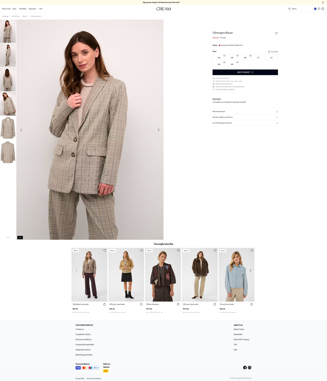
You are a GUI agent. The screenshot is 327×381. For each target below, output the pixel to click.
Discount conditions (83, 339)
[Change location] (315, 9)
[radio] (258, 57)
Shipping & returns (83, 350)
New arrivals (6, 9)
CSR (235, 345)
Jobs (235, 350)
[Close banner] (323, 2)
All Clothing (15, 16)
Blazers (25, 16)
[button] (245, 111)
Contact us (80, 329)
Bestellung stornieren (84, 355)
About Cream (239, 329)
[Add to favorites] (276, 33)
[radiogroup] (245, 60)
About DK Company (241, 339)
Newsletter (238, 334)
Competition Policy (83, 334)
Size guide (274, 51)
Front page (5, 16)
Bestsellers (23, 9)
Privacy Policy (80, 378)
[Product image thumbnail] (8, 31)
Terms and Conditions (94, 378)
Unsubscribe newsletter (85, 345)
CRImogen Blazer (36, 16)
